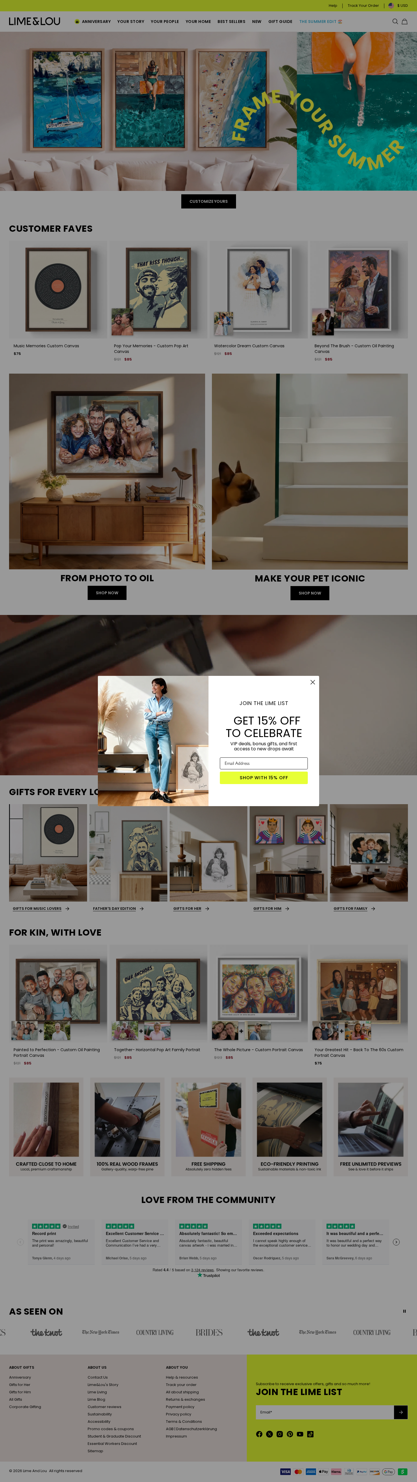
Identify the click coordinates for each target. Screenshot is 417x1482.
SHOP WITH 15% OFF (264, 777)
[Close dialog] (313, 682)
